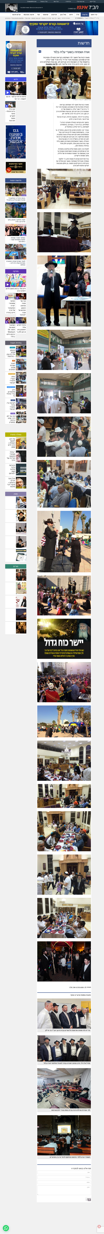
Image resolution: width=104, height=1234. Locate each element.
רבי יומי (54, 18)
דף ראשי (94, 15)
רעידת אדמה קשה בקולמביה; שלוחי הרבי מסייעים (11, 381)
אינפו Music (29, 15)
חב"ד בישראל (44, 1)
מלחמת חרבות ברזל (17, 18)
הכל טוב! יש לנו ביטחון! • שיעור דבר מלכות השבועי (11, 483)
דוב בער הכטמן (36, 18)
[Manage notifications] (99, 1226)
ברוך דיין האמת (46, 18)
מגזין (16, 494)
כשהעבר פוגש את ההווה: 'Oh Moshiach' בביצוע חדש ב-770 (11, 330)
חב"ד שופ (56, 1)
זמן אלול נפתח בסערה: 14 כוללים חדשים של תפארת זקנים (11, 356)
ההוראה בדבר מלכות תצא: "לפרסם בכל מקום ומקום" (11, 471)
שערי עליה (72, 987)
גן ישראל (12, 386)
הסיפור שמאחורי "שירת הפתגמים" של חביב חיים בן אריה (10, 306)
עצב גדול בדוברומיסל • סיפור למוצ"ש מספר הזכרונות (10, 115)
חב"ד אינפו (92, 1)
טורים (15, 566)
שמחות (24, 195)
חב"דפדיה (68, 1)
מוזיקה (16, 271)
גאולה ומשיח (15, 434)
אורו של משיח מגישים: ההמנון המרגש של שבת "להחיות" (22, 308)
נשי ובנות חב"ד (80, 1)
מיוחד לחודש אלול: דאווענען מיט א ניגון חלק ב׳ (21, 328)
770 (77, 15)
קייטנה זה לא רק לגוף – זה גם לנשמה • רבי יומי (16, 98)
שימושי (45, 15)
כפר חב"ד (27, 18)
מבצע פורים (80, 987)
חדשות (85, 15)
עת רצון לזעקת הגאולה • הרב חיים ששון (11, 443)
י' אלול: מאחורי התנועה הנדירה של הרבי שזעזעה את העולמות (11, 458)
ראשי (59, 18)
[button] (6, 1228)
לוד (85, 987)
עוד (38, 15)
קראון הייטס (12, 413)
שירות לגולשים (11, 426)
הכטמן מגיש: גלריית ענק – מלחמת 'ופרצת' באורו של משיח (11, 396)
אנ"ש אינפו (16, 15)
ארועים (54, 15)
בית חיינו (7, 18)
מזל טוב (63, 15)
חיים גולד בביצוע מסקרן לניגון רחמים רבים (16, 290)
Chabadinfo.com (31, 1)
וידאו (71, 15)
